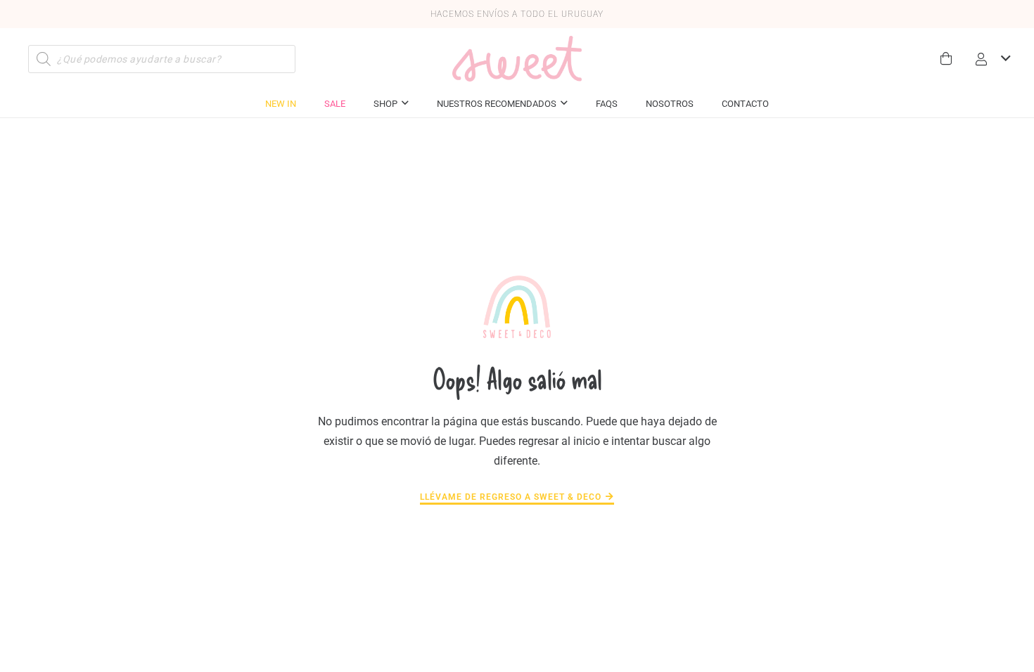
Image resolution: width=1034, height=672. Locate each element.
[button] (992, 59)
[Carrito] (947, 58)
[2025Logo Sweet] (516, 59)
